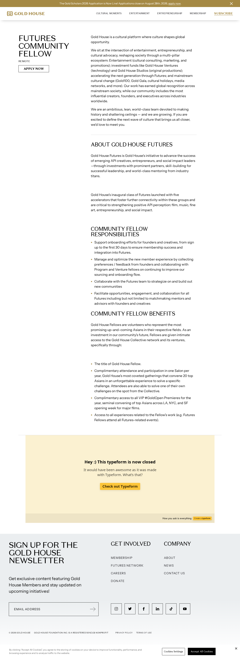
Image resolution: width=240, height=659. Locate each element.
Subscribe (223, 13)
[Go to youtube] (184, 608)
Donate (118, 581)
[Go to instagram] (116, 608)
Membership (198, 13)
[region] (120, 652)
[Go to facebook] (143, 608)
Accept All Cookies (202, 651)
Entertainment (139, 13)
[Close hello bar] (231, 3)
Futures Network (127, 565)
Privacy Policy (124, 632)
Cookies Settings (173, 651)
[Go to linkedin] (157, 608)
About (169, 558)
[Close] (236, 648)
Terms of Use (144, 632)
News (169, 565)
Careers (118, 573)
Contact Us (174, 573)
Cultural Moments (109, 13)
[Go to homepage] (26, 13)
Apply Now (34, 69)
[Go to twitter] (130, 608)
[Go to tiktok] (171, 608)
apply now (174, 3)
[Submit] (93, 609)
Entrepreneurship (169, 13)
